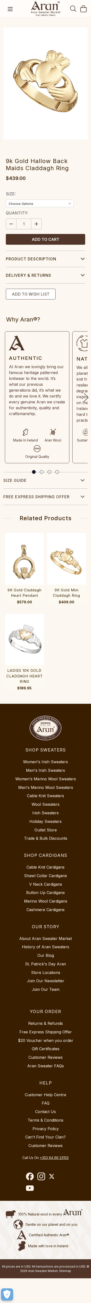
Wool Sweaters (45, 804)
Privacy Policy (46, 1128)
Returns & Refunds (45, 1023)
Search (73, 8)
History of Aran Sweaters (45, 946)
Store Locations (45, 972)
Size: (11, 193)
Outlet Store (45, 830)
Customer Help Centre (45, 1094)
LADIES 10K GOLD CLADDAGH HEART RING (24, 676)
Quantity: (17, 212)
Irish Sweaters (45, 812)
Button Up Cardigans (45, 892)
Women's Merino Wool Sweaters (45, 778)
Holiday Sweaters (45, 821)
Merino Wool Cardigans (45, 901)
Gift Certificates (45, 1048)
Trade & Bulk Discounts (45, 838)
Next (86, 397)
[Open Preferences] (7, 1294)
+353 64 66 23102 (54, 1158)
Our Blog (45, 955)
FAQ (46, 1103)
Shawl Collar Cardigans (45, 875)
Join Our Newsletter (45, 980)
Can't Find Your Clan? (45, 1137)
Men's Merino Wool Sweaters (45, 787)
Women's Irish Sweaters (45, 761)
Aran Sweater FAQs (45, 1065)
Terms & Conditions (45, 1120)
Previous (5, 397)
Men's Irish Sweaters (45, 770)
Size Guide (15, 480)
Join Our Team (45, 989)
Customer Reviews (45, 1057)
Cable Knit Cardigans (45, 867)
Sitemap (65, 1271)
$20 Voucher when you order (45, 1040)
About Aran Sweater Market (45, 938)
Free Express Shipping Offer (36, 496)
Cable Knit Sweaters (45, 795)
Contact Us (45, 1111)
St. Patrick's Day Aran (45, 963)
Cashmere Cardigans (45, 909)
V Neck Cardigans (45, 884)
